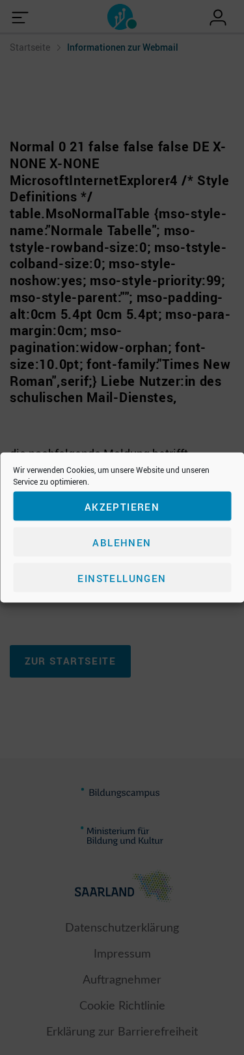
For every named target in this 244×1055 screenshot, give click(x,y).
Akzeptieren (122, 506)
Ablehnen (121, 541)
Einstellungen (121, 577)
